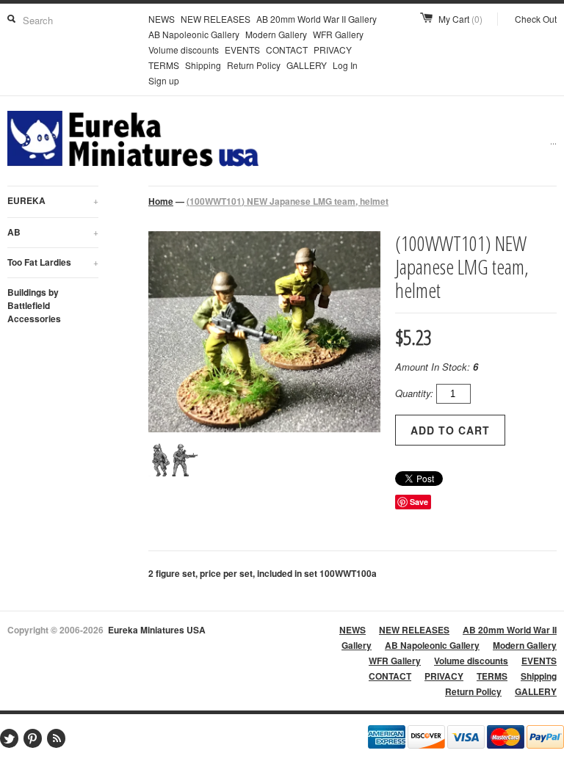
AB (52, 232)
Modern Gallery (276, 34)
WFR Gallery (338, 34)
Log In (345, 65)
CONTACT (287, 49)
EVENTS (242, 49)
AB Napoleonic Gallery (193, 34)
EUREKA (52, 200)
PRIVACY (333, 49)
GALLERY (306, 65)
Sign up (163, 80)
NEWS (161, 18)
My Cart (460, 18)
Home (160, 201)
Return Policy (254, 65)
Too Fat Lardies (52, 262)
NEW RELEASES (215, 18)
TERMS (163, 65)
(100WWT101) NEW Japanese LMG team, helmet (287, 201)
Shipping (203, 65)
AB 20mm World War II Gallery (316, 18)
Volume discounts (183, 49)
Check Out (536, 18)
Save (419, 501)
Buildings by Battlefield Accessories (34, 305)
